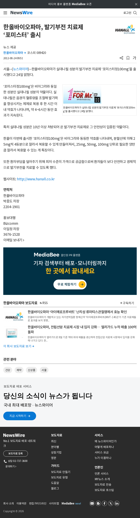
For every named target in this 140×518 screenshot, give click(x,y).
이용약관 (21, 503)
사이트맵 (54, 503)
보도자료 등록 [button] (15, 453)
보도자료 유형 (59, 477)
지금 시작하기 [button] (17, 416)
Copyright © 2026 (13, 511)
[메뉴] (4, 12)
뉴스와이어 (20, 69)
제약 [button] (19, 370)
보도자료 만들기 (60, 472)
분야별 (55, 447)
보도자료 (56, 435)
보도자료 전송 (103, 484)
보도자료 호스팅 (104, 490)
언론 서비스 (102, 473)
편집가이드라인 (37, 503)
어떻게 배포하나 (104, 447)
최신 (53, 441)
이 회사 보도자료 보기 (18, 346)
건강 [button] (7, 370)
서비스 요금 (102, 452)
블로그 (55, 488)
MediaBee (68, 503)
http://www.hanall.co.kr (36, 179)
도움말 (55, 483)
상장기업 (56, 452)
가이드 (55, 466)
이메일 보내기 (13, 240)
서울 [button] (44, 370)
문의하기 (10, 466)
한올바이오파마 (14, 53)
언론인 (99, 467)
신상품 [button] (31, 370)
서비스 (99, 435)
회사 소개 (8, 503)
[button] (121, 58)
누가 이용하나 (103, 458)
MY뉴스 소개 (102, 479)
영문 (53, 458)
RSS (45, 303)
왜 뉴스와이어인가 (106, 441)
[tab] (71, 435)
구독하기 (128, 303)
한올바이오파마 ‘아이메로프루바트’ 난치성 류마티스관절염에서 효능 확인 (77, 312)
